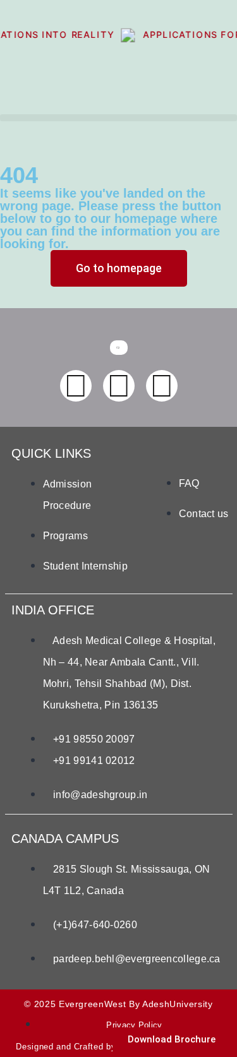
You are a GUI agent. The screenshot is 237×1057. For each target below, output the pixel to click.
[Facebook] (76, 386)
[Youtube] (119, 386)
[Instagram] (162, 386)
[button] (118, 117)
